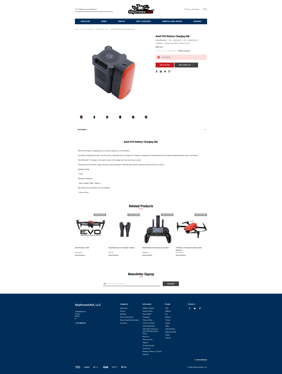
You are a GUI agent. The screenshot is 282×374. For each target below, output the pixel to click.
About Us (146, 336)
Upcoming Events (149, 326)
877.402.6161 (81, 323)
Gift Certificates (201, 360)
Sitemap (145, 354)
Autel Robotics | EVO (82, 248)
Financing (146, 317)
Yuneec (167, 320)
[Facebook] (157, 71)
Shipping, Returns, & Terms (152, 351)
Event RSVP (147, 314)
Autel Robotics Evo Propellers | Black (121, 248)
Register (196, 9)
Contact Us (146, 348)
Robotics (121, 21)
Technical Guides (149, 345)
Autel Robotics (170, 329)
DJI (166, 314)
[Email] (161, 71)
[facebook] (190, 308)
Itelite (167, 326)
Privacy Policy (147, 320)
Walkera (168, 311)
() (206, 9)
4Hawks (168, 317)
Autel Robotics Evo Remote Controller (155, 248)
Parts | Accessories (143, 21)
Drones (104, 21)
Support (145, 342)
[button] (141, 129)
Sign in (188, 9)
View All (168, 338)
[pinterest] (200, 308)
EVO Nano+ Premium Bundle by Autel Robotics (189, 249)
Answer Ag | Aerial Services (172, 21)
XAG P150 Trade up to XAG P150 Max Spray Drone (150, 331)
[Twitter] (165, 71)
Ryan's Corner (148, 339)
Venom (167, 323)
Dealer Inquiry (147, 311)
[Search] (77, 9)
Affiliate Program (148, 308)
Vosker (167, 335)
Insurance (197, 21)
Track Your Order (149, 323)
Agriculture (85, 21)
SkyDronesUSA (170, 332)
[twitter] (195, 308)
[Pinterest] (169, 71)
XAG (166, 308)
